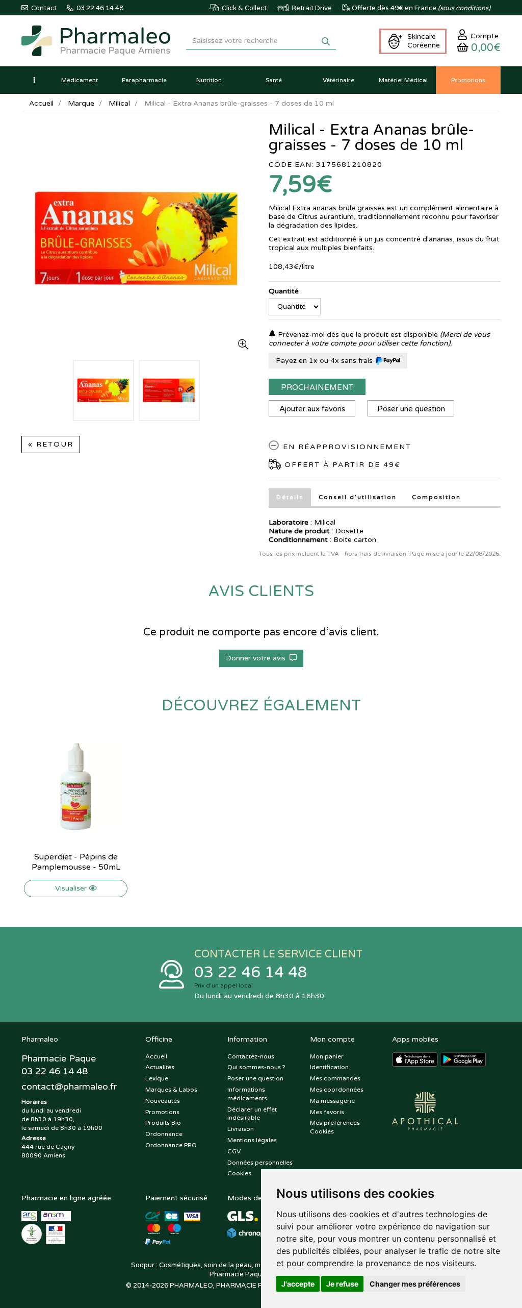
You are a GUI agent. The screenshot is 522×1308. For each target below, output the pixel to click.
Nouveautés (162, 1100)
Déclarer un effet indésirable (252, 1114)
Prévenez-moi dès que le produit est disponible (357, 334)
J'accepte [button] (298, 1283)
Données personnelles (260, 1162)
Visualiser (72, 888)
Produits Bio (163, 1122)
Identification (329, 1067)
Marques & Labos (171, 1089)
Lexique (156, 1078)
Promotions (162, 1112)
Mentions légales (252, 1140)
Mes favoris (327, 1112)
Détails (289, 497)
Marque (81, 103)
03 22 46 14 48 (250, 972)
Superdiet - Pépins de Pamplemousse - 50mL (76, 862)
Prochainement (317, 387)
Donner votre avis (258, 658)
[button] (34, 80)
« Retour (50, 444)
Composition (436, 497)
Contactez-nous (250, 1056)
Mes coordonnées (336, 1089)
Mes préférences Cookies (335, 1127)
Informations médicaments (247, 1094)
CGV (234, 1151)
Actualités (159, 1067)
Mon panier (327, 1056)
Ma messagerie (332, 1100)
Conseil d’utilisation (358, 497)
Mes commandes (335, 1078)
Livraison (240, 1128)
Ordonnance (163, 1134)
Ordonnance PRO (171, 1145)
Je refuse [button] (342, 1283)
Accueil (41, 103)
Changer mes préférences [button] (415, 1283)
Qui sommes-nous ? (256, 1067)
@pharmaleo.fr (69, 1086)
